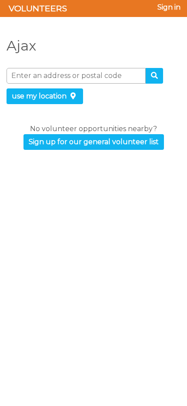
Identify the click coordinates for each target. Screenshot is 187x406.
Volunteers (38, 8)
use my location (40, 96)
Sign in (168, 7)
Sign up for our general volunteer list (94, 142)
